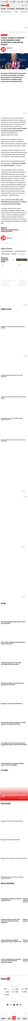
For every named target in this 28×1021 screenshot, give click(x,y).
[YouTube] (17, 1004)
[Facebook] (7, 1004)
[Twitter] (10, 1004)
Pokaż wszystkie (22, 254)
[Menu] (26, 5)
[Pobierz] (22, 50)
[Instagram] (20, 1004)
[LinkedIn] (14, 1004)
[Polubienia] (2, 1014)
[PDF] (19, 243)
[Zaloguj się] (23, 5)
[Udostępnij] (26, 1013)
